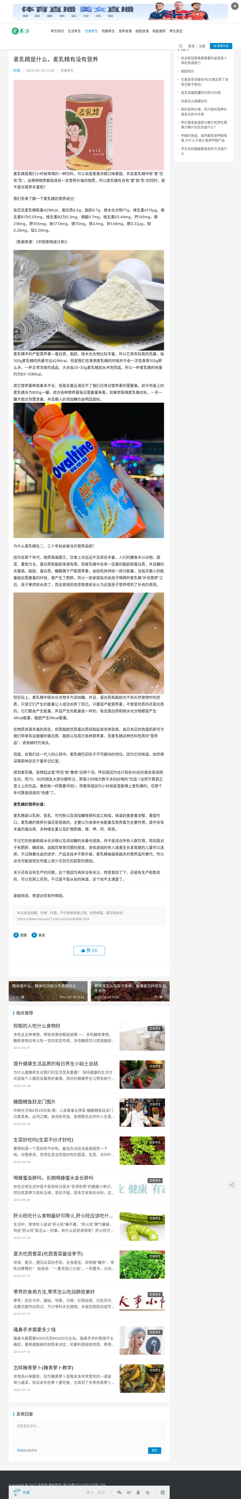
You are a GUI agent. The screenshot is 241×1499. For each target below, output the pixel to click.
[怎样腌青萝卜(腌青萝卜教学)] (142, 1378)
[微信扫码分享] (119, 1492)
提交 (154, 1450)
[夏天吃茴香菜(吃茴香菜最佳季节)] (142, 1264)
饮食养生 (91, 31)
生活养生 (74, 31)
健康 (23, 935)
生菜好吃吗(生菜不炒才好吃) (43, 1140)
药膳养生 (108, 31)
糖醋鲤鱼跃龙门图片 (34, 1102)
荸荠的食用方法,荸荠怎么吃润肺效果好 (54, 1292)
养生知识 (57, 31)
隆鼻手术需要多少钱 (34, 1330)
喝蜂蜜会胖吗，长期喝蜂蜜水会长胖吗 (53, 1178)
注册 (202, 46)
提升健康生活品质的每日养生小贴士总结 (55, 1064)
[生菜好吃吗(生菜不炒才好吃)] (142, 1150)
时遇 (16, 70)
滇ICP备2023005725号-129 (84, 1485)
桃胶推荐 (159, 31)
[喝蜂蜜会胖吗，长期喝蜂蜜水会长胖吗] (142, 1189)
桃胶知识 (187, 71)
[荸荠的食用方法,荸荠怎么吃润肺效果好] (142, 1302)
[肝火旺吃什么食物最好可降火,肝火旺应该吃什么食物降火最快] (142, 1226)
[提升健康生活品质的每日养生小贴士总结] (142, 1074)
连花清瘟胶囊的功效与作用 (201, 92)
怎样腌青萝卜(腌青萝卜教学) (43, 1368)
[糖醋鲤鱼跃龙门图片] (142, 1112)
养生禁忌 (176, 31)
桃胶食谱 (142, 31)
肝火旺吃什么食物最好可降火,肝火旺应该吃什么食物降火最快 (63, 1216)
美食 (41, 935)
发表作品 (223, 46)
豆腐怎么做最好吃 (194, 101)
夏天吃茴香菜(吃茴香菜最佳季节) (48, 1254)
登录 (191, 46)
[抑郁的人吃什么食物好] (142, 1037)
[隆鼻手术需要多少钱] (142, 1340)
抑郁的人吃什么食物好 (36, 1026)
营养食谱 (125, 31)
